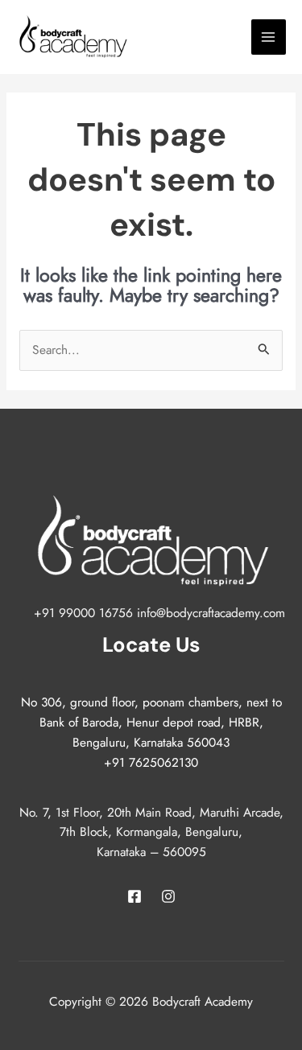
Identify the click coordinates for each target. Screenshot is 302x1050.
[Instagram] (168, 896)
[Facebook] (134, 896)
